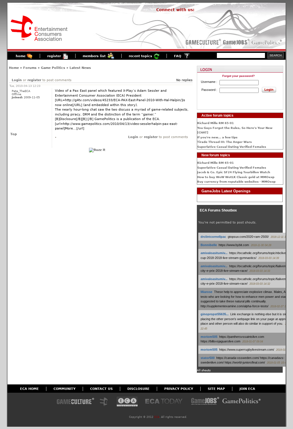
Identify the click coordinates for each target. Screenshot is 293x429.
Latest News (80, 68)
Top (13, 134)
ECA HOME (29, 389)
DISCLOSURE (138, 389)
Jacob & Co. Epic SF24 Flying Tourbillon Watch (233, 172)
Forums (30, 68)
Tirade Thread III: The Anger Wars (224, 141)
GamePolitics (267, 42)
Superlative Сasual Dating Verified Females (231, 146)
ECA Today (165, 402)
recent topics (140, 56)
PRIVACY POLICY (178, 389)
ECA (156, 417)
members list (94, 56)
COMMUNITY (65, 389)
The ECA (105, 402)
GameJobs (235, 42)
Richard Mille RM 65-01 (215, 123)
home (20, 56)
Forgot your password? (238, 75)
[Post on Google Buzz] (97, 150)
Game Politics (53, 68)
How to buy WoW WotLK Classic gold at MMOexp (235, 177)
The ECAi (127, 402)
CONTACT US (101, 389)
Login (17, 80)
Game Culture (75, 402)
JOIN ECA (247, 389)
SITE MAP (216, 389)
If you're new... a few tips (217, 137)
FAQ (177, 56)
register (54, 56)
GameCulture (203, 42)
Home (14, 68)
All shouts (204, 370)
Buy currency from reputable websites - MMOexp (236, 181)
